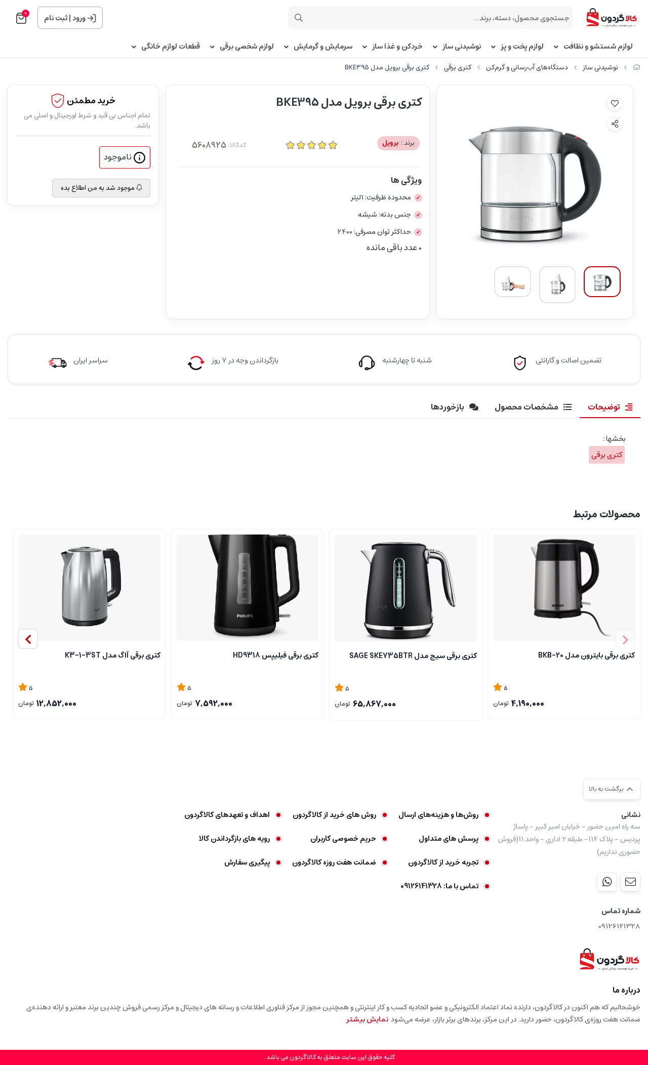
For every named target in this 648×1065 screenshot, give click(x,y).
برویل (398, 143)
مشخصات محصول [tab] (526, 407)
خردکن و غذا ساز (397, 47)
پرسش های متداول (448, 839)
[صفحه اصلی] (636, 67)
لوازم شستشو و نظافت (598, 47)
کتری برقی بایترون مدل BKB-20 (586, 655)
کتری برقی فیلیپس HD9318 (275, 655)
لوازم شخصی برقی (247, 47)
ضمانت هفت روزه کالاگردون (334, 862)
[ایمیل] (630, 881)
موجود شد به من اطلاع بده (98, 188)
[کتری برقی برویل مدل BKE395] (609, 959)
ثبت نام (55, 18)
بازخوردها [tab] (447, 407)
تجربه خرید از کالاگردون (443, 862)
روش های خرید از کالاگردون (334, 815)
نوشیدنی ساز (461, 47)
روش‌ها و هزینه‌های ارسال (438, 815)
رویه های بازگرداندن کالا (234, 839)
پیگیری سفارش (247, 862)
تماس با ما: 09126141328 (439, 886)
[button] (28, 639)
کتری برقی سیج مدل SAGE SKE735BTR (413, 656)
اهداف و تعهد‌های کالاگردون (227, 815)
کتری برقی (457, 67)
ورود (79, 18)
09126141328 (619, 926)
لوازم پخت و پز (522, 47)
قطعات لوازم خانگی (170, 47)
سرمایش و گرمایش (323, 47)
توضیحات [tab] (604, 407)
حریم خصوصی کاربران (343, 839)
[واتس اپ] (607, 881)
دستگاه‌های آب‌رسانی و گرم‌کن (527, 67)
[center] (299, 17)
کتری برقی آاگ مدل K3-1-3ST (112, 655)
